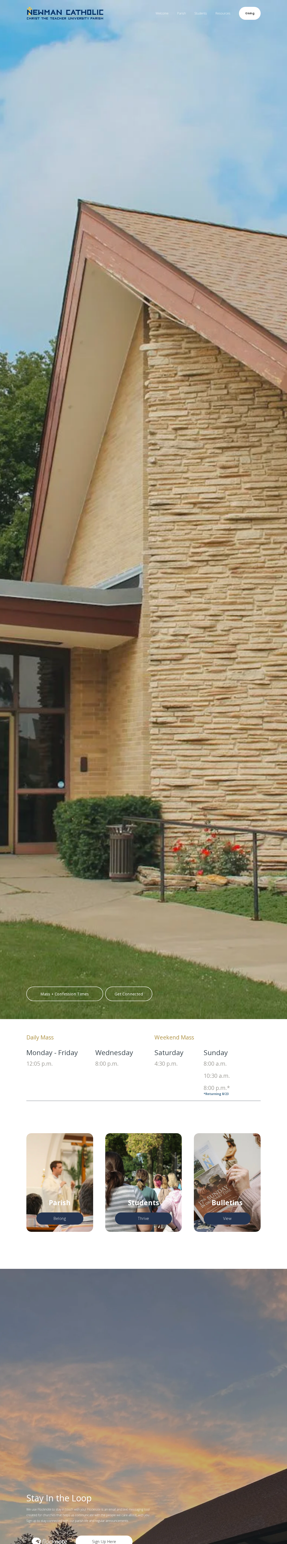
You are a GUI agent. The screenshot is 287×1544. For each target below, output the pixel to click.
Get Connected (129, 994)
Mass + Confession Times (64, 994)
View (227, 1218)
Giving (249, 13)
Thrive (143, 1218)
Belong (59, 1218)
